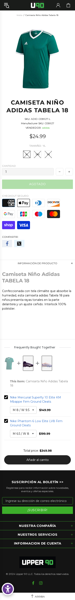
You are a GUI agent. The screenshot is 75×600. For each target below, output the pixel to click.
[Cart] (68, 5)
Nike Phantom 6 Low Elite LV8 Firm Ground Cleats (36, 423)
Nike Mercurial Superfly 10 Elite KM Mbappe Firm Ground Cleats (35, 399)
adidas (46, 127)
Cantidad (9, 165)
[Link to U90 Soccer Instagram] (41, 583)
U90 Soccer (37, 5)
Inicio (19, 15)
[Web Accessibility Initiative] (8, 589)
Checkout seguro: (15, 195)
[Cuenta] (58, 5)
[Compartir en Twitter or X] (19, 243)
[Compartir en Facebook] (7, 243)
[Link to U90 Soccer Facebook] (33, 583)
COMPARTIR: (10, 236)
